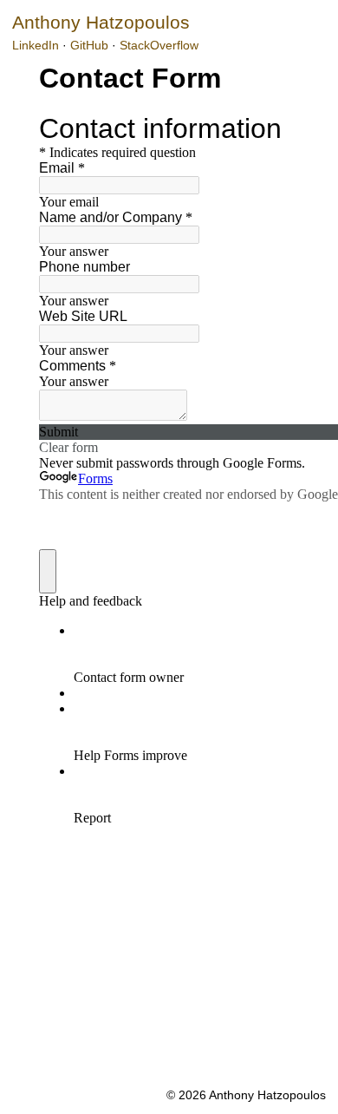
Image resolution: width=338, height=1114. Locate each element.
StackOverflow (159, 45)
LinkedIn (35, 45)
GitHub (89, 45)
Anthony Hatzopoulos (101, 22)
